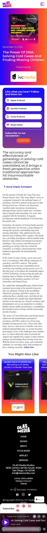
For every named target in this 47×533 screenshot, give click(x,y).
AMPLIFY (23, 455)
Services (23, 460)
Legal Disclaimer (23, 478)
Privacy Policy (23, 481)
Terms (23, 484)
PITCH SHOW (23, 450)
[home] (7, 4)
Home (24, 436)
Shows (23, 441)
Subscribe (23, 141)
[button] (42, 4)
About (23, 446)
